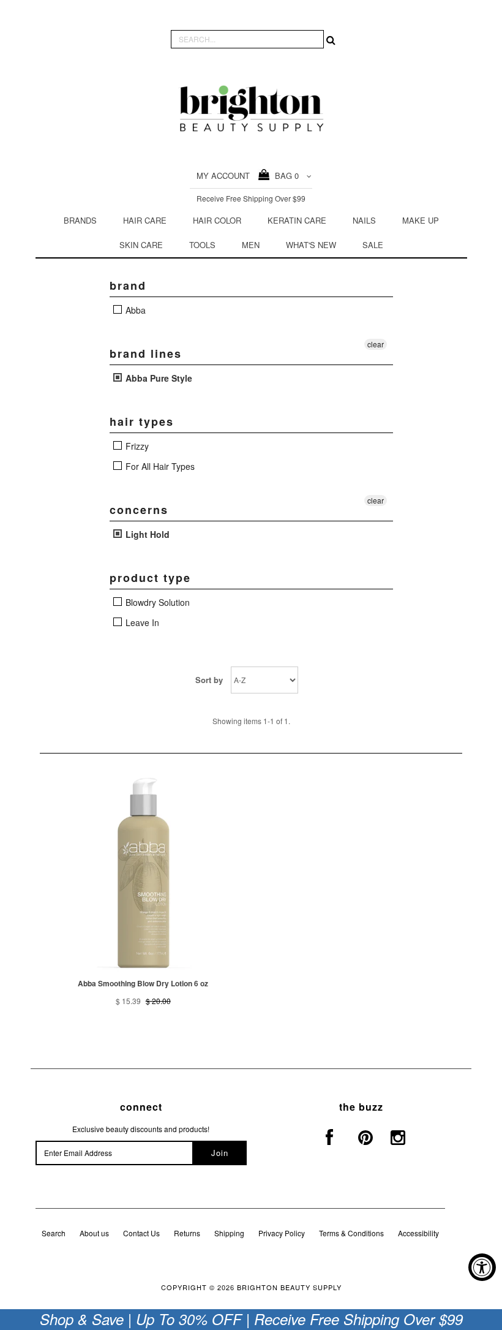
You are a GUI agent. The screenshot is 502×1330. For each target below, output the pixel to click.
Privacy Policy (281, 1233)
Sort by (209, 680)
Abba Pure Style (157, 378)
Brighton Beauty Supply (289, 1287)
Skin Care (141, 245)
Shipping (229, 1233)
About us (94, 1233)
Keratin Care (297, 220)
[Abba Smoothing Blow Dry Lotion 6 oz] (143, 869)
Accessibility (418, 1233)
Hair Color (217, 220)
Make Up (420, 220)
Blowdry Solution (156, 602)
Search (54, 1233)
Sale (372, 245)
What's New (311, 245)
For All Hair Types (159, 466)
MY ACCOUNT (223, 175)
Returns (187, 1233)
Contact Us (141, 1233)
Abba (134, 310)
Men (251, 245)
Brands (80, 220)
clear (375, 344)
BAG (284, 175)
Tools (202, 245)
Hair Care (145, 220)
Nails (364, 220)
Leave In (141, 622)
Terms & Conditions (351, 1233)
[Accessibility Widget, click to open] (482, 1267)
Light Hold (146, 534)
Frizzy (136, 446)
